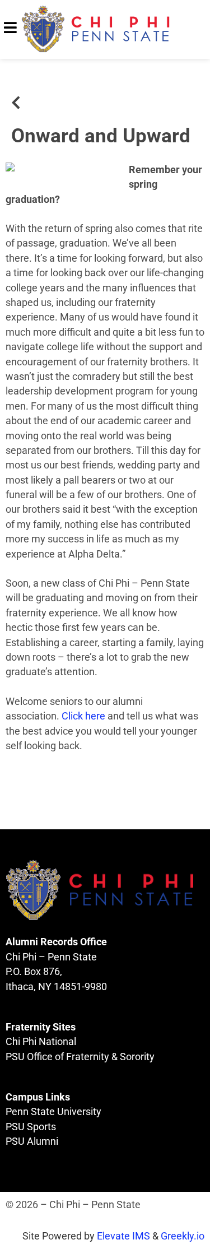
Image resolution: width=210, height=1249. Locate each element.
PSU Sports (31, 1126)
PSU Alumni (32, 1141)
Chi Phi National (41, 1041)
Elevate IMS (123, 1236)
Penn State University (53, 1111)
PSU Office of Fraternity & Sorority (80, 1056)
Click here (83, 716)
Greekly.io (182, 1236)
